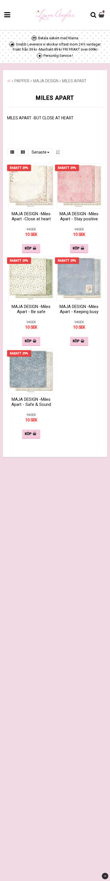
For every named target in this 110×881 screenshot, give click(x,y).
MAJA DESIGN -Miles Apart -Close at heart (31, 216)
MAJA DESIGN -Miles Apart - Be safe (31, 309)
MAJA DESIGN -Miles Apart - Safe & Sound (31, 402)
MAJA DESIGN (45, 81)
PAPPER (21, 81)
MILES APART (74, 81)
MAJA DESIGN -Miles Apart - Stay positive (79, 216)
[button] (102, 15)
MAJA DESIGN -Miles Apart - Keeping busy (79, 309)
